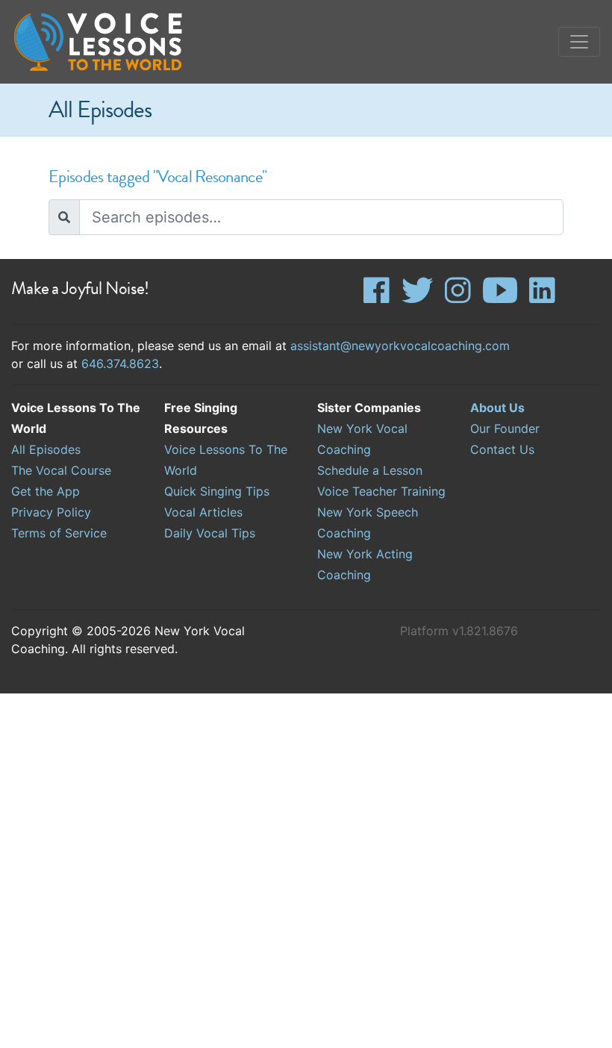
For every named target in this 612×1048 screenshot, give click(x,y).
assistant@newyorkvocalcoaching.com (400, 345)
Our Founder (505, 428)
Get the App (45, 491)
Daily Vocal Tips (209, 532)
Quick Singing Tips (216, 491)
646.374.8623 (120, 363)
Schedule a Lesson (369, 470)
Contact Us (502, 449)
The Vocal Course (61, 470)
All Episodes (46, 449)
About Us (497, 407)
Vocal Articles (203, 512)
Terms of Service (59, 532)
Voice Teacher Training (381, 491)
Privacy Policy (51, 512)
